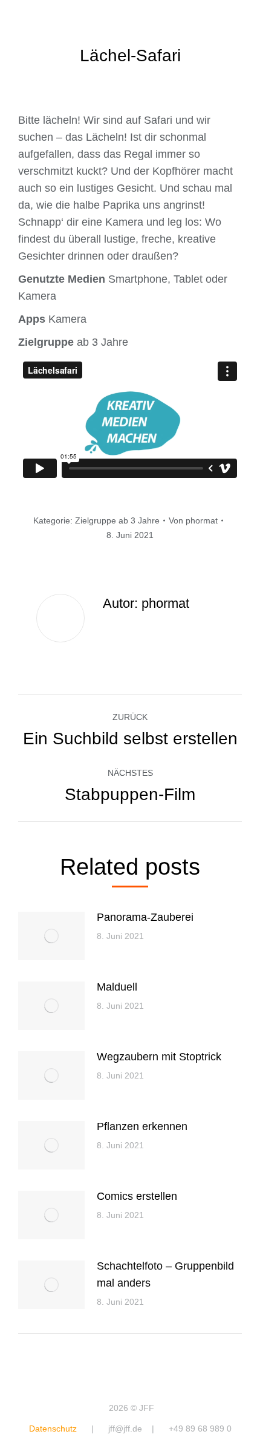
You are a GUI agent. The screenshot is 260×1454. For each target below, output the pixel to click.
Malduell (117, 987)
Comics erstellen (137, 1196)
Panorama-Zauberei (145, 917)
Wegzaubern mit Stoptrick (159, 1057)
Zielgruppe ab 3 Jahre (117, 520)
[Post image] (51, 936)
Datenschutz (53, 1428)
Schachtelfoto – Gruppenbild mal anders (165, 1274)
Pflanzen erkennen (142, 1126)
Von (193, 520)
